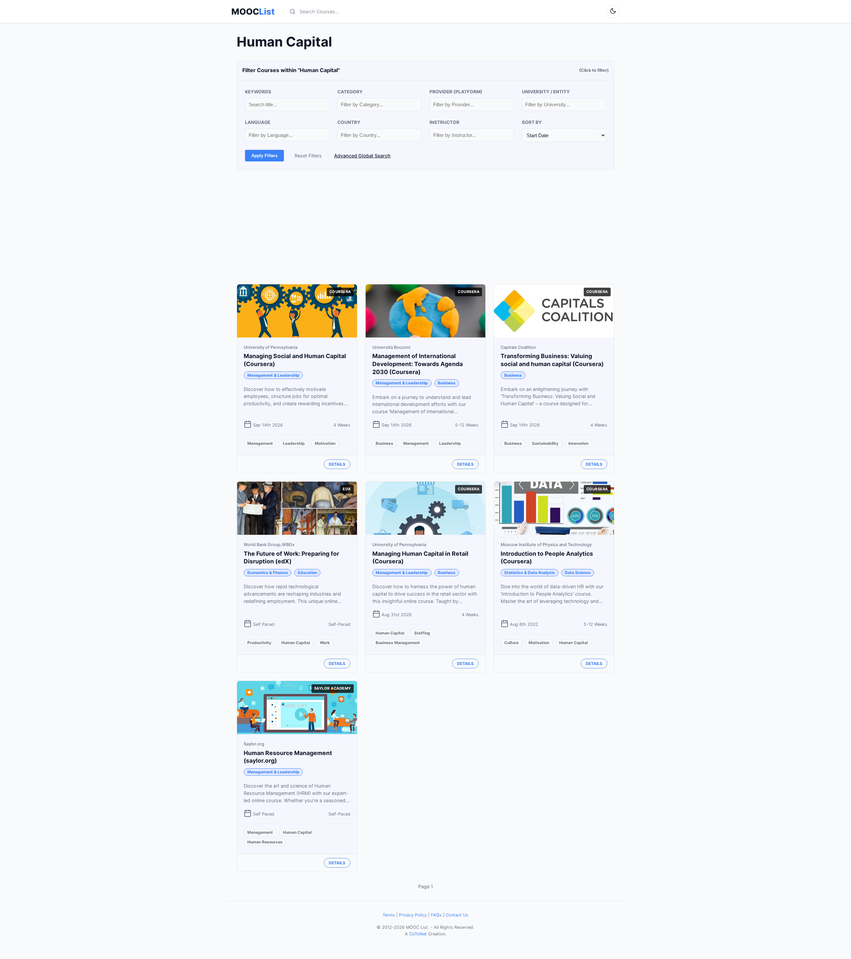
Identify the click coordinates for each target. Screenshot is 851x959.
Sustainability (545, 443)
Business (446, 382)
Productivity (259, 642)
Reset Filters (308, 155)
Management (260, 443)
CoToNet (418, 933)
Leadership (294, 443)
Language (257, 122)
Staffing (422, 632)
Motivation (325, 443)
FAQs (436, 914)
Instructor (444, 122)
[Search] (292, 11)
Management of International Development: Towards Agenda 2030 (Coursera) (417, 363)
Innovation (578, 443)
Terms (389, 914)
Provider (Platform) (455, 91)
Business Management (398, 642)
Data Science (577, 572)
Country (348, 122)
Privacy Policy (413, 914)
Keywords (258, 91)
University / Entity (546, 91)
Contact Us (457, 914)
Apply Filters (264, 155)
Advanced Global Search (362, 155)
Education (307, 572)
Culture (511, 642)
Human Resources (265, 841)
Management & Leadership (273, 375)
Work (325, 642)
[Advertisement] (425, 226)
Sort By (532, 122)
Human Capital (295, 642)
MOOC (253, 11)
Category (350, 91)
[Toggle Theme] (613, 11)
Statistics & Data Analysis (529, 572)
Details (337, 464)
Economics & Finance (267, 572)
